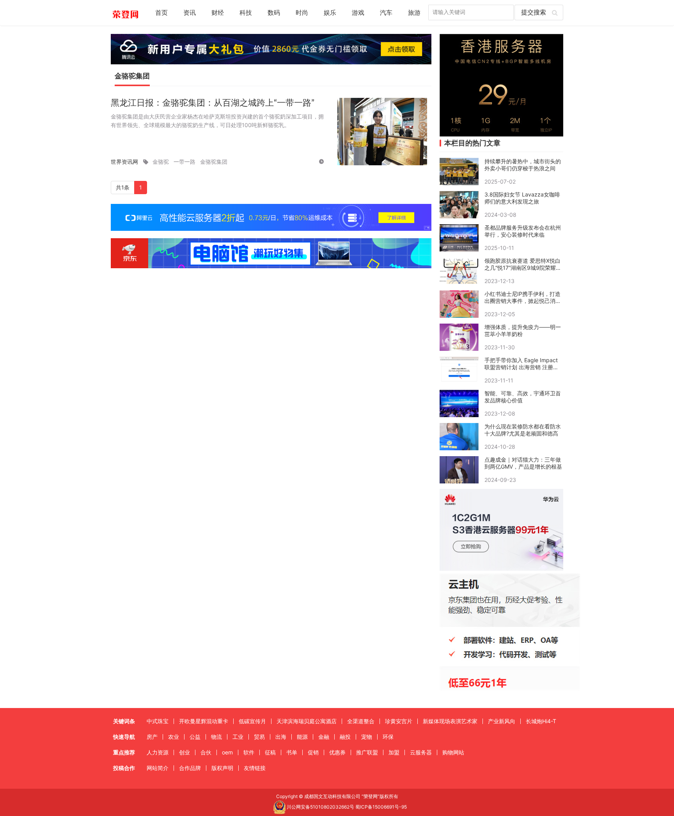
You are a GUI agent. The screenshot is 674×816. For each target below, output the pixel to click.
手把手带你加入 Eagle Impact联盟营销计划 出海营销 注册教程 (521, 364)
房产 (152, 736)
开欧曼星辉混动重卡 (203, 721)
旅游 (414, 13)
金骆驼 (161, 161)
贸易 (259, 736)
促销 (313, 752)
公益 (195, 736)
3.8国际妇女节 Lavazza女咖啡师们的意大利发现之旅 (522, 198)
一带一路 (184, 161)
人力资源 (157, 752)
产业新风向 (501, 721)
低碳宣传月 (252, 721)
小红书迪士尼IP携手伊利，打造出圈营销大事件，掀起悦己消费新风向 (522, 297)
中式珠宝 (157, 721)
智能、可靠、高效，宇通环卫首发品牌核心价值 (522, 397)
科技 (245, 13)
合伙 (205, 752)
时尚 (302, 13)
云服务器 (421, 752)
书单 (291, 752)
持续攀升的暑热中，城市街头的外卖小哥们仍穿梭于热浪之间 (522, 165)
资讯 (189, 13)
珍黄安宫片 (398, 721)
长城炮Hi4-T (541, 721)
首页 (161, 13)
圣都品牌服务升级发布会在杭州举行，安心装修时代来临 (522, 231)
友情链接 (255, 768)
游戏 (358, 13)
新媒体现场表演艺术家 (450, 721)
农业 (173, 736)
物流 (216, 736)
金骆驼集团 (213, 161)
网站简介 (157, 768)
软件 (248, 752)
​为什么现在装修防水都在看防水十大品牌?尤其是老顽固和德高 (522, 430)
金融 (323, 736)
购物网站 (453, 752)
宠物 (366, 736)
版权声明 (222, 768)
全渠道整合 (360, 721)
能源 (302, 736)
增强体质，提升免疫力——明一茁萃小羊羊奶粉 (522, 330)
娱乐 (330, 13)
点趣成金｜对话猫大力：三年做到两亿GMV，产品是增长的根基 (523, 463)
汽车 (386, 13)
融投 (345, 736)
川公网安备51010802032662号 (320, 807)
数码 (274, 13)
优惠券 (337, 752)
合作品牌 (190, 768)
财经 (217, 13)
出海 (280, 736)
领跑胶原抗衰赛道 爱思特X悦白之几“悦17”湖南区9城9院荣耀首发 (522, 264)
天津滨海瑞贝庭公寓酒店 (307, 721)
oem (227, 752)
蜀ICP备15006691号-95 (381, 807)
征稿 (270, 752)
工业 (237, 736)
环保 (388, 736)
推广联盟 (367, 752)
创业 (184, 752)
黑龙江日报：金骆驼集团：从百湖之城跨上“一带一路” (212, 103)
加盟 (393, 752)
